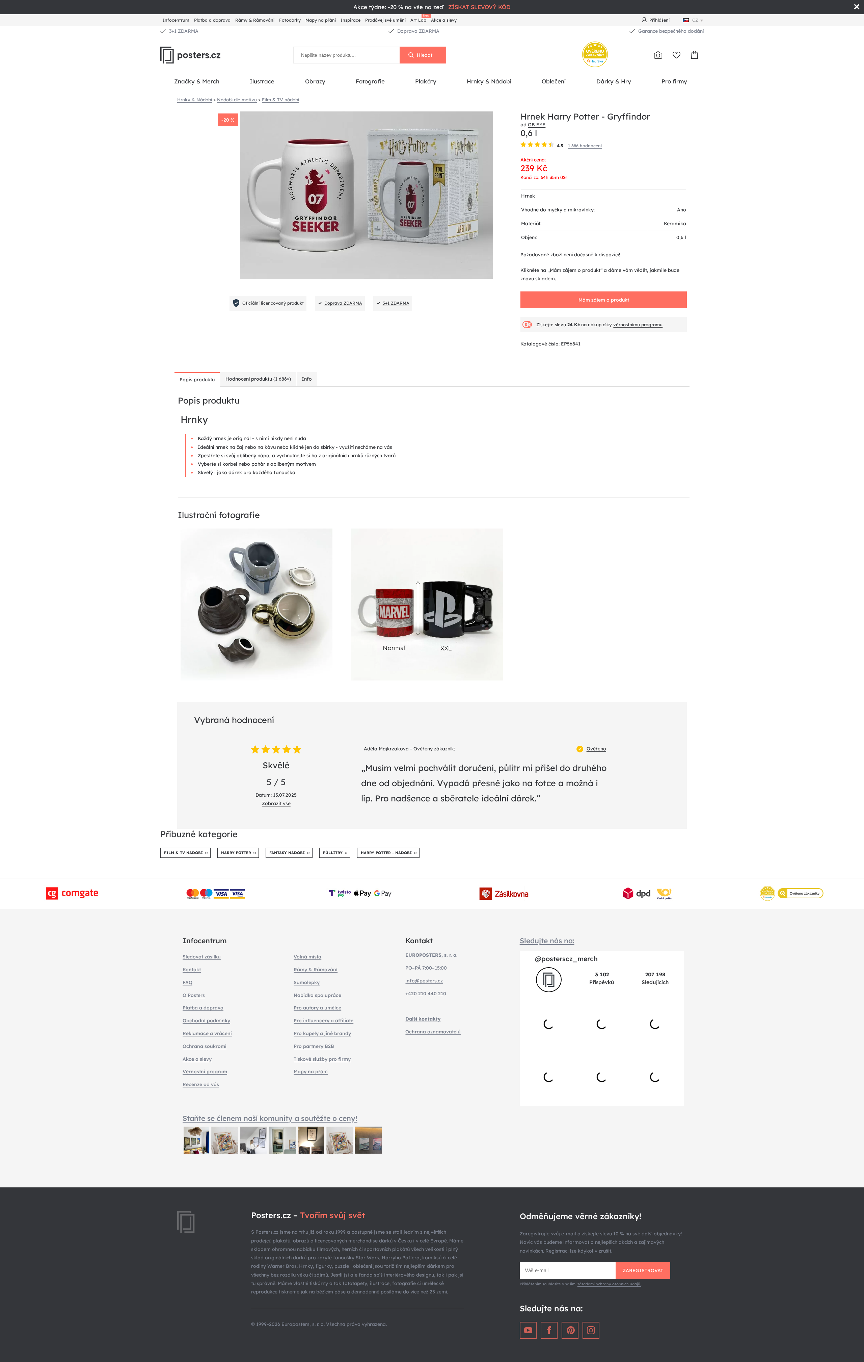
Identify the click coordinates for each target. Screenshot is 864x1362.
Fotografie (370, 81)
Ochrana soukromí (204, 1046)
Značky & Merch (196, 81)
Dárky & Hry (613, 81)
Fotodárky (290, 20)
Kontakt (192, 970)
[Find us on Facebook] (549, 1330)
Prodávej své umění (385, 20)
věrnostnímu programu (638, 324)
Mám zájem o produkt (603, 300)
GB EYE (536, 125)
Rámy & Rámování (254, 20)
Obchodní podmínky (206, 1021)
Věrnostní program (205, 1072)
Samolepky (307, 982)
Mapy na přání (320, 20)
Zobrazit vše (276, 803)
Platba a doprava (212, 20)
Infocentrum (176, 20)
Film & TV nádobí (183, 852)
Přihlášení (659, 20)
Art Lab (419, 19)
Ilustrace (262, 81)
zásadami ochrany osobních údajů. (609, 1284)
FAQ (187, 982)
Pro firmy (674, 81)
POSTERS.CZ (205, 55)
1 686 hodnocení (585, 145)
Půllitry (333, 852)
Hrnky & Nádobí (489, 81)
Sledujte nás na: (547, 940)
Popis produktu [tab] (197, 380)
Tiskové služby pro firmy (322, 1059)
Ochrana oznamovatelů (433, 1032)
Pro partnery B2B (314, 1046)
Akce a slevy (444, 20)
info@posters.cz (424, 981)
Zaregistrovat (643, 1270)
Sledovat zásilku (202, 957)
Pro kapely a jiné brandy (322, 1033)
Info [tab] (307, 379)
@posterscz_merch (566, 958)
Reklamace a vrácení (207, 1033)
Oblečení (554, 81)
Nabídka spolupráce (317, 995)
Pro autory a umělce (317, 1008)
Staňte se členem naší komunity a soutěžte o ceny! (270, 1118)
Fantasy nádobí (287, 852)
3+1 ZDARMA (183, 31)
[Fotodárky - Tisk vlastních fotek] (658, 55)
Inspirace (350, 20)
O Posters (194, 995)
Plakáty (425, 81)
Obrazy (315, 81)
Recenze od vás (201, 1084)
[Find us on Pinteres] (570, 1330)
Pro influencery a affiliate (323, 1021)
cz (695, 20)
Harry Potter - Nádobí (386, 852)
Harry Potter (236, 852)
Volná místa (307, 957)
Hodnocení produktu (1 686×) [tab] (258, 379)
